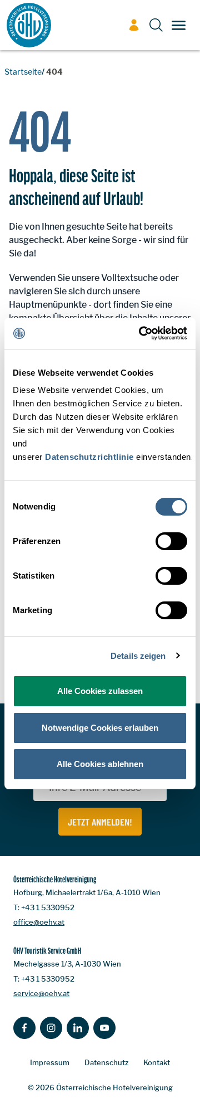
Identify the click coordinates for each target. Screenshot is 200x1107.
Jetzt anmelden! (100, 821)
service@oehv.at (41, 993)
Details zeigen (138, 656)
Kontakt (156, 1062)
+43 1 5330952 (47, 907)
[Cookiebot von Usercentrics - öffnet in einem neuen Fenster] (141, 333)
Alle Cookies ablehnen (100, 764)
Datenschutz (106, 1062)
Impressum (49, 1062)
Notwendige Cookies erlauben (100, 727)
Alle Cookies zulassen (100, 691)
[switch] (171, 541)
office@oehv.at (38, 921)
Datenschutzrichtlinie (89, 457)
